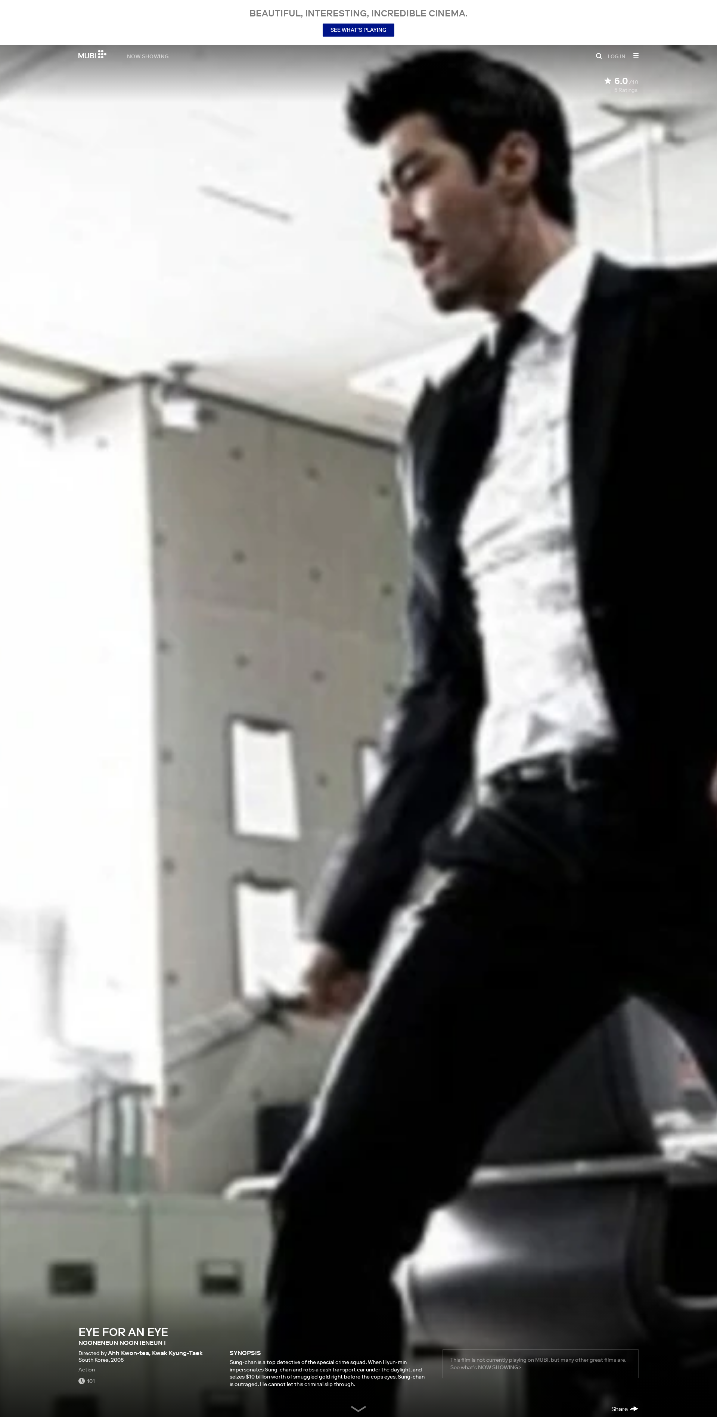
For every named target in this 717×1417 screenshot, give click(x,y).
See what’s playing (358, 30)
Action (86, 1369)
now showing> (499, 1367)
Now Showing (148, 56)
